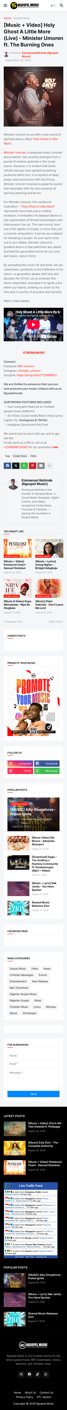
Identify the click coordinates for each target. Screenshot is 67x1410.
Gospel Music (22, 18)
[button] (5, 5)
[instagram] (21, 1374)
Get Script (19, 1257)
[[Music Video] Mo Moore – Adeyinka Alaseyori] (18, 843)
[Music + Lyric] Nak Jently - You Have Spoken (44, 886)
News (47, 968)
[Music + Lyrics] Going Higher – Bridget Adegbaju (46, 565)
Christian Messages (21, 974)
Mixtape (51, 1006)
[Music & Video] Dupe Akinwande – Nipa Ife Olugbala (17, 605)
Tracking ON (41, 1257)
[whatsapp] (46, 1374)
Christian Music (19, 1006)
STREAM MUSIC (34, 352)
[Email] (41, 466)
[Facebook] (7, 466)
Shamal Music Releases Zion (41, 904)
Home (7, 18)
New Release (40, 981)
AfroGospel (29, 1013)
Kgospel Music (12, 1194)
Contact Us (46, 1392)
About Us (30, 1392)
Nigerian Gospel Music (23, 994)
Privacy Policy (24, 1397)
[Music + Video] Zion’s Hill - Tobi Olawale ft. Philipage (45, 1125)
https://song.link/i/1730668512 (37, 375)
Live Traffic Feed (30, 1185)
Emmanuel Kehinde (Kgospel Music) (37, 482)
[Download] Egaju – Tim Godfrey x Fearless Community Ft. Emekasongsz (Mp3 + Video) (45, 863)
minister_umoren (29, 370)
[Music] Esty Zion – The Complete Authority (43, 1144)
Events (43, 974)
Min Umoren (26, 366)
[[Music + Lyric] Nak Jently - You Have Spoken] (18, 888)
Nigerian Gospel (19, 1000)
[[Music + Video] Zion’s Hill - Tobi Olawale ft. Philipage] (15, 1129)
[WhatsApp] (24, 466)
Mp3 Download (19, 987)
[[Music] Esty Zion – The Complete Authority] (15, 1148)
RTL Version (44, 1397)
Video (33, 456)
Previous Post (14, 621)
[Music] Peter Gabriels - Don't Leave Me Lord (49, 605)
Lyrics (37, 1006)
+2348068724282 (16, 447)
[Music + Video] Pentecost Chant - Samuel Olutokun (15, 565)
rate (55, 447)
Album (13, 1013)
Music (38, 1000)
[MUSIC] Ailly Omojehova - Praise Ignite (45, 1276)
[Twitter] (16, 466)
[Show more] (49, 466)
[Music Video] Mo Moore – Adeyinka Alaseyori (43, 841)
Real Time (29, 1257)
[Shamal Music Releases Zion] (18, 908)
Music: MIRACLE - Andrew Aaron (27, 1199)
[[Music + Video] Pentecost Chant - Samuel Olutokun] (15, 1167)
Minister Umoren (15, 152)
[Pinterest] (32, 466)
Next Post (55, 621)
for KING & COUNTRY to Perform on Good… (29, 1232)
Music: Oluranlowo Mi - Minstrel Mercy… (27, 1219)
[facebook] (29, 1374)
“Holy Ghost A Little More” (38, 206)
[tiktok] (37, 1374)
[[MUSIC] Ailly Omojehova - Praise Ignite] (15, 1280)
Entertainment (18, 981)
